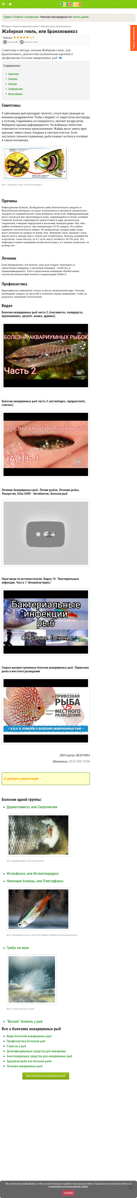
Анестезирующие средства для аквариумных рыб (39, 1056)
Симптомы (13, 73)
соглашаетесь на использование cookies (68, 1186)
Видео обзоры (15, 93)
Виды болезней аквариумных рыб (29, 1036)
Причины (12, 78)
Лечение (12, 83)
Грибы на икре (18, 947)
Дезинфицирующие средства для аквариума (36, 1051)
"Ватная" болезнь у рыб (25, 1021)
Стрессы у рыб (16, 1046)
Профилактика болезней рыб (26, 1041)
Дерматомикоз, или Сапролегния (32, 807)
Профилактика (15, 88)
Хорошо (68, 1193)
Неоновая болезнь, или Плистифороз (35, 881)
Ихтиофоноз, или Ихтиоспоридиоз (33, 873)
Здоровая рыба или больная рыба (29, 1061)
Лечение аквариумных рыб (24, 1066)
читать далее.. (81, 17)
